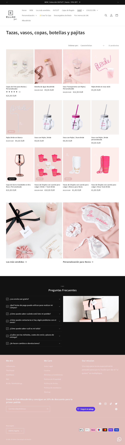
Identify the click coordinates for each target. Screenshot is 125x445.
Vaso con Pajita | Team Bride (73, 138)
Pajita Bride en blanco (14, 138)
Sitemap (47, 392)
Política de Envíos (51, 383)
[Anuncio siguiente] (118, 2)
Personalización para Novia (77, 261)
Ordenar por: (73, 45)
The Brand (10, 370)
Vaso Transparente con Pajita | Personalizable (74, 88)
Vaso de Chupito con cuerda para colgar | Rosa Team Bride (103, 186)
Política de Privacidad (52, 379)
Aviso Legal (48, 366)
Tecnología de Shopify (24, 439)
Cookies (47, 370)
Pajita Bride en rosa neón (100, 87)
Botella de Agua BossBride (44, 87)
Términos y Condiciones (53, 375)
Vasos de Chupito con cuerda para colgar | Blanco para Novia (76, 186)
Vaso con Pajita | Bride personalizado (99, 139)
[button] (80, 10)
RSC (7, 379)
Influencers (10, 366)
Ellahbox (14, 439)
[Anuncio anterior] (7, 2)
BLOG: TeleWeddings (14, 383)
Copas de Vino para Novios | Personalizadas (16, 88)
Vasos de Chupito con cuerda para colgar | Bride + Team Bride (47, 186)
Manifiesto (10, 375)
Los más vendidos (15, 261)
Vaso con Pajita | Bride (43, 138)
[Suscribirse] (47, 409)
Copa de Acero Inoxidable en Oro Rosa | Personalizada (18, 186)
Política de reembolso (53, 388)
